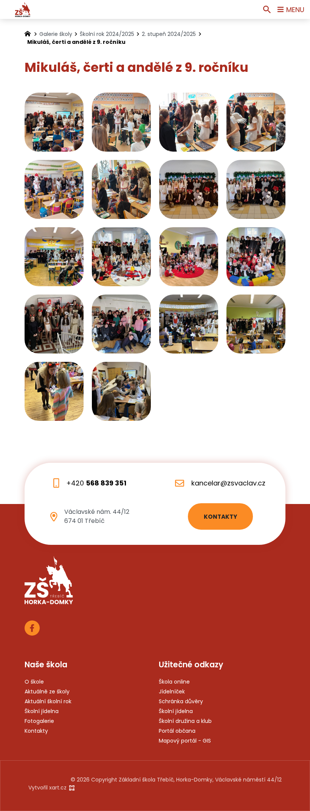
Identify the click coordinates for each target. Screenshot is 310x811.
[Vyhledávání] (267, 9)
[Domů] (29, 33)
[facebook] (32, 626)
